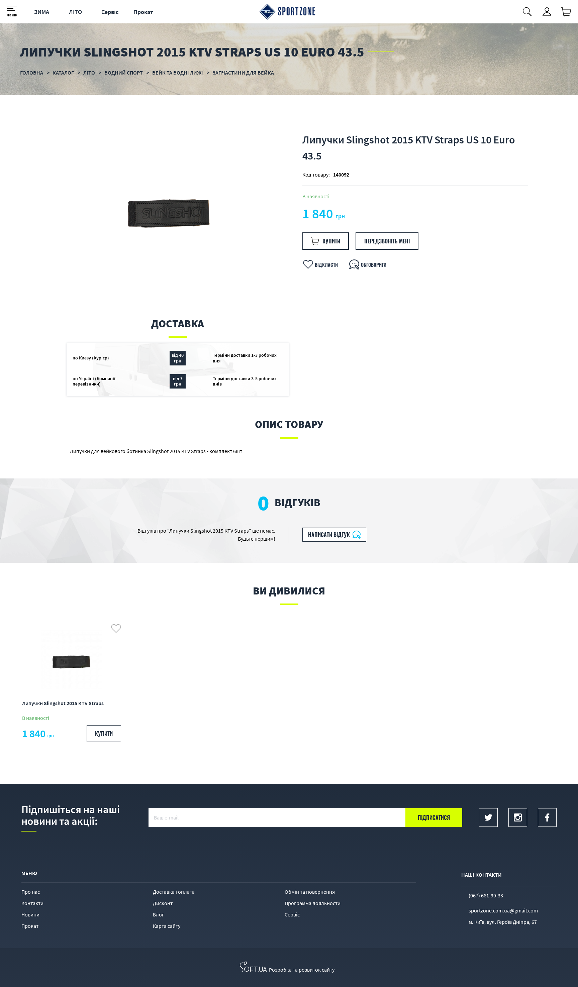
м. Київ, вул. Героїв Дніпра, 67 (503, 921)
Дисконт (163, 903)
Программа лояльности (313, 903)
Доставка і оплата (174, 891)
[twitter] (488, 817)
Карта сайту (166, 925)
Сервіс (109, 12)
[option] (169, 208)
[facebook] (547, 817)
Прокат (143, 12)
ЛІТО (75, 12)
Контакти (32, 903)
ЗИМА (41, 12)
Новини (30, 914)
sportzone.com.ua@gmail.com (503, 910)
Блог (158, 914)
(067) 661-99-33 (486, 895)
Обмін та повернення (310, 891)
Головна (31, 72)
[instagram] (517, 817)
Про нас (30, 891)
